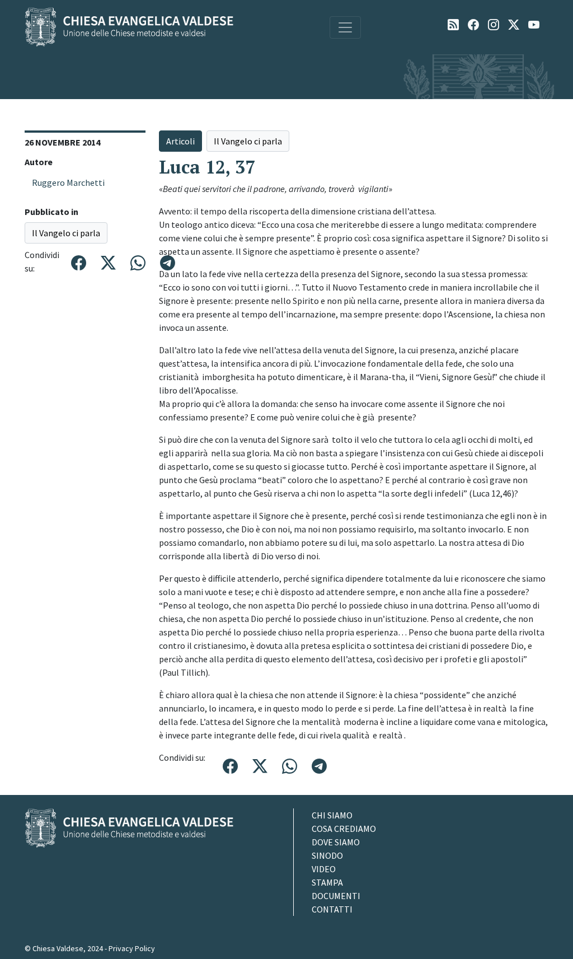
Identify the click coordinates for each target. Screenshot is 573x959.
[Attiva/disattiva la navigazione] (345, 27)
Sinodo (327, 855)
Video (324, 868)
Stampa (327, 882)
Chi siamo (332, 815)
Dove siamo (336, 842)
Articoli (180, 141)
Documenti (336, 895)
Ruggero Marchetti (68, 182)
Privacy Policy (132, 948)
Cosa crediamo (344, 828)
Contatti (332, 909)
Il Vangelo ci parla (66, 232)
